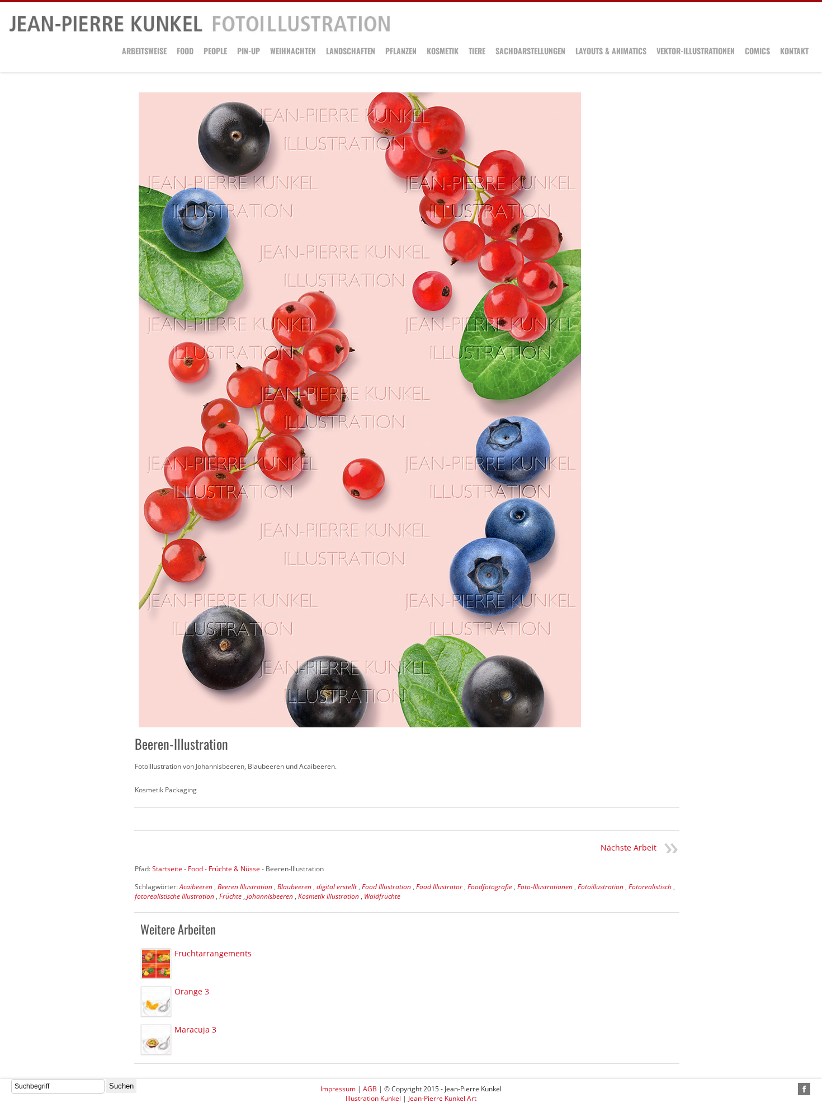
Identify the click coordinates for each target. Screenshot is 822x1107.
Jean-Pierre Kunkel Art (442, 1098)
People (215, 51)
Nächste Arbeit (628, 847)
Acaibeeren (195, 886)
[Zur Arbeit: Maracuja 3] (156, 1039)
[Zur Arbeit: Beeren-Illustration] (360, 409)
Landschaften (350, 51)
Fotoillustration (600, 886)
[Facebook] (804, 1089)
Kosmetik (443, 51)
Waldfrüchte (382, 896)
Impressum (338, 1089)
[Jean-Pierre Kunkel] (199, 30)
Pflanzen (401, 51)
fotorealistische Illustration (174, 896)
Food (185, 51)
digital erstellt (336, 886)
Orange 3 (191, 991)
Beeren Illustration (245, 886)
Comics (757, 51)
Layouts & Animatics (610, 51)
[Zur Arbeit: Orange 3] (156, 1001)
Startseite (167, 869)
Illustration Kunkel (373, 1098)
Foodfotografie (489, 886)
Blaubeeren (294, 886)
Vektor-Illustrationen (695, 51)
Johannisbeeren (270, 896)
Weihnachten (293, 51)
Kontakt (794, 51)
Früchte (230, 896)
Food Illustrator (439, 886)
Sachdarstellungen (530, 51)
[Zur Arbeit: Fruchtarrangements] (156, 963)
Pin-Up (248, 51)
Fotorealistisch (650, 886)
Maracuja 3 (195, 1029)
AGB (370, 1089)
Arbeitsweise (144, 51)
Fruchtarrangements (213, 953)
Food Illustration (386, 886)
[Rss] (791, 1089)
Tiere (477, 51)
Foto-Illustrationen (545, 886)
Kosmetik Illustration (328, 896)
